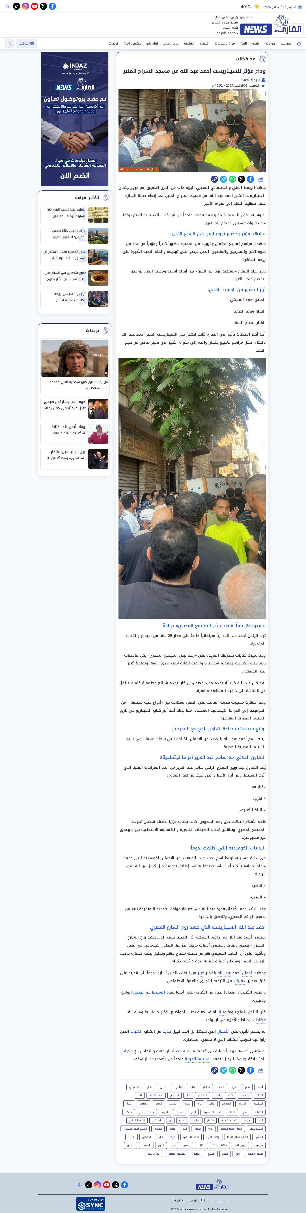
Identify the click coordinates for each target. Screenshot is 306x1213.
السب (131, 1136)
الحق (225, 1153)
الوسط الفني (137, 1120)
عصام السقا (156, 1095)
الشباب (137, 1031)
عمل (245, 1112)
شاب (192, 1087)
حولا (187, 1103)
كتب (230, 1095)
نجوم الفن (240, 1145)
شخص (130, 1145)
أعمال (247, 972)
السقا (159, 1103)
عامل (149, 1087)
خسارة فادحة (228, 1120)
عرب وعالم (171, 43)
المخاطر (245, 1095)
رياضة (256, 43)
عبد (228, 972)
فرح (210, 1128)
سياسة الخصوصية (200, 1200)
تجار (188, 1095)
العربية (190, 1058)
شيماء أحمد (251, 79)
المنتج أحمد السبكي (135, 1128)
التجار (129, 1103)
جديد (167, 1031)
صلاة (172, 1128)
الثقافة (189, 43)
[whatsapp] (214, 179)
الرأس (179, 1087)
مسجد (179, 1112)
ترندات (113, 43)
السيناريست (256, 1128)
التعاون (226, 1103)
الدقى (259, 1136)
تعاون (196, 1120)
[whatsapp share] (232, 179)
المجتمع (202, 1095)
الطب (182, 1120)
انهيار (197, 1128)
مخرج (234, 1087)
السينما (158, 992)
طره (173, 1136)
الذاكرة (242, 1103)
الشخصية (180, 1051)
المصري (174, 1095)
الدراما (127, 1051)
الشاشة (258, 1103)
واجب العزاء (213, 1136)
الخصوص (134, 1087)
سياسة (285, 43)
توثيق (138, 992)
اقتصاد (204, 43)
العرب (221, 1087)
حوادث (270, 43)
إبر (170, 1120)
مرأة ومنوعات (225, 43)
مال (161, 1136)
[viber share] (223, 179)
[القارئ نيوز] (272, 25)
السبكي (157, 1120)
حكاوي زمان (132, 43)
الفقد (197, 1153)
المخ (237, 1153)
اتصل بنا (178, 1200)
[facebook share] (250, 179)
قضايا (261, 1019)
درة (199, 1103)
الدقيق (164, 1087)
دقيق (240, 980)
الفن (243, 43)
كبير (201, 972)
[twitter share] (241, 179)
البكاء (260, 1095)
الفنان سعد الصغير (231, 1128)
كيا (173, 1145)
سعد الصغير (147, 1112)
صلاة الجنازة (220, 1145)
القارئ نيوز (154, 1153)
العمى (186, 1145)
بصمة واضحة (255, 1153)
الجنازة (158, 1128)
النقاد (232, 1112)
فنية (222, 1011)
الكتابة (201, 1145)
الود (260, 1120)
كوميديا (258, 1145)
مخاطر (206, 1087)
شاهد (128, 1112)
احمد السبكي (191, 1136)
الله (221, 972)
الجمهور (146, 1136)
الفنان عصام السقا (237, 1136)
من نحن (222, 1200)
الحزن (217, 1095)
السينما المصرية (212, 1112)
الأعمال (223, 1031)
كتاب (212, 1103)
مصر (247, 1087)
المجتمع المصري (177, 1153)
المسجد (146, 1145)
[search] (9, 43)
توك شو (152, 43)
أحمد (260, 1087)
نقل (140, 1095)
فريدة (247, 1120)
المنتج (211, 1153)
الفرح (161, 1145)
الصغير (173, 1103)
